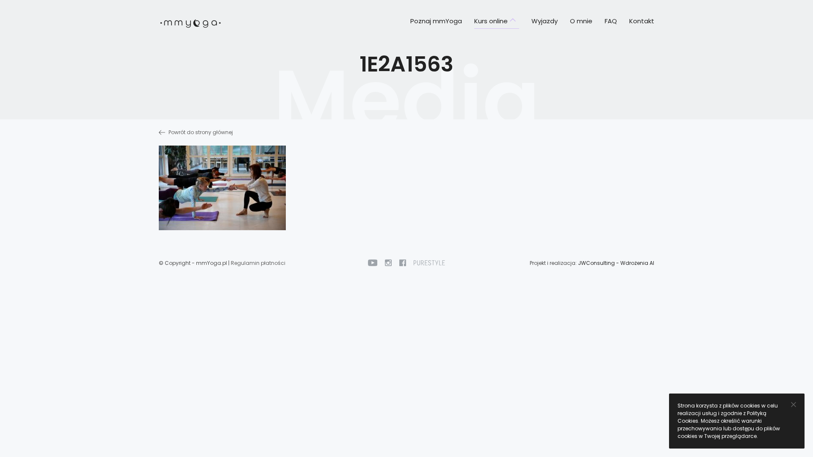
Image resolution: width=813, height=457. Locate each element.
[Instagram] (388, 262)
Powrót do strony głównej (200, 132)
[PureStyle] (429, 262)
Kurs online (491, 21)
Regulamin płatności (258, 263)
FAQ (611, 21)
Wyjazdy (544, 21)
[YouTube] (372, 262)
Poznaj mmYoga (436, 21)
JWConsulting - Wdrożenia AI (616, 263)
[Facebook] (402, 262)
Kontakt (641, 21)
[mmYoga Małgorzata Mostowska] (190, 22)
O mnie (581, 21)
